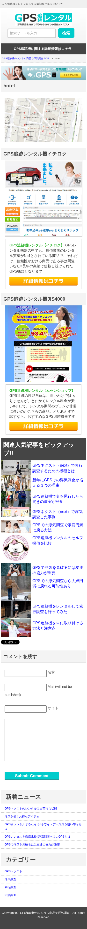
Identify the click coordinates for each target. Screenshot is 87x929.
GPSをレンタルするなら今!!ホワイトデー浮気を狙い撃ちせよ (43, 826)
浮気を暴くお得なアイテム (22, 816)
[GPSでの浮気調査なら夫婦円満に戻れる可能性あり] (16, 588)
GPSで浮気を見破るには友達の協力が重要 (32, 844)
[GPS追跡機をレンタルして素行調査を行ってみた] (16, 609)
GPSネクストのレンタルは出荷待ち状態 (31, 808)
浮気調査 (10, 879)
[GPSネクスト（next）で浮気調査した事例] (16, 512)
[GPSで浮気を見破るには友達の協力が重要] (16, 569)
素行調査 (10, 887)
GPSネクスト (13, 871)
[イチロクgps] (43, 281)
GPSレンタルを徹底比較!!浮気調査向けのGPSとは (37, 836)
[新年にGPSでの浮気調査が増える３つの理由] (16, 483)
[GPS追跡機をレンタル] (43, 24)
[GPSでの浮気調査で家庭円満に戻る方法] (16, 526)
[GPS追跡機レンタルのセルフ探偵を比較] (16, 547)
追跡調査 (10, 895)
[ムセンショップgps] (43, 426)
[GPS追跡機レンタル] (43, 73)
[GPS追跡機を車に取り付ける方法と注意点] (16, 627)
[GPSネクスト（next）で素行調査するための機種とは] (16, 467)
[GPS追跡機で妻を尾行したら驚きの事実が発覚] (16, 499)
